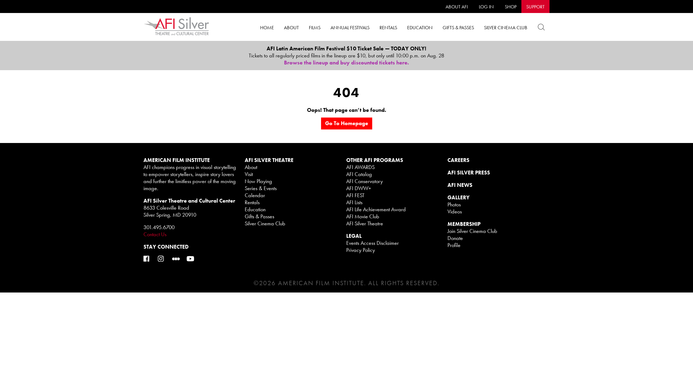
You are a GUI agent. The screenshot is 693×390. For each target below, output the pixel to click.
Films (315, 27)
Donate (455, 238)
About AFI (457, 7)
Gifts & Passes (458, 27)
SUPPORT (535, 7)
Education (420, 27)
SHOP (511, 7)
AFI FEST (355, 195)
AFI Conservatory (364, 181)
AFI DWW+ (358, 188)
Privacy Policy (360, 249)
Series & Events (261, 188)
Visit (249, 174)
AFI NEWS (459, 184)
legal (354, 235)
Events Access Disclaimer (372, 242)
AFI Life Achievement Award (376, 209)
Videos (454, 211)
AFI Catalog (359, 174)
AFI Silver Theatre (364, 223)
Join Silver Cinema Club (472, 231)
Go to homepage (346, 123)
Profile (453, 245)
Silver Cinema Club (505, 27)
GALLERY (458, 197)
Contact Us (154, 234)
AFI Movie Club (362, 216)
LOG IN (486, 7)
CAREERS (458, 160)
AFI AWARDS (360, 167)
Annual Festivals (350, 27)
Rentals (388, 27)
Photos (454, 204)
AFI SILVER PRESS (468, 172)
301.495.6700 (159, 227)
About (291, 27)
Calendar (255, 195)
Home (267, 27)
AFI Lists (354, 202)
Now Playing (258, 181)
